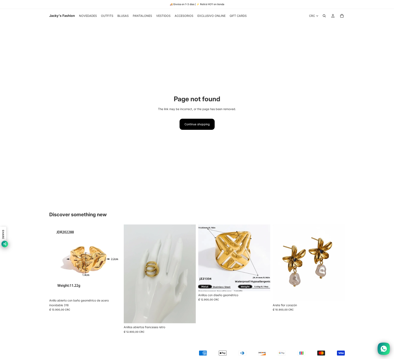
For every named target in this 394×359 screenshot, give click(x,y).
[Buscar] (324, 15)
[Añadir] (115, 290)
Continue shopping (197, 124)
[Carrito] (341, 15)
